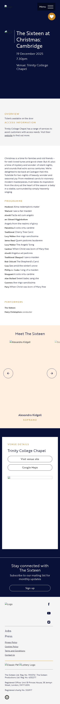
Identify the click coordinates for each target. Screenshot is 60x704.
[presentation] (8, 373)
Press (8, 636)
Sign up (30, 588)
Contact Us (10, 654)
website (9, 135)
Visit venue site (30, 459)
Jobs (8, 630)
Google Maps (30, 467)
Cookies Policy (11, 646)
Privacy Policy (11, 642)
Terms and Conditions (15, 650)
